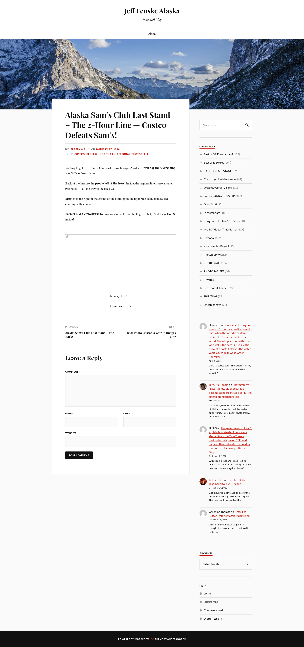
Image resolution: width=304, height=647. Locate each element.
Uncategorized (212, 304)
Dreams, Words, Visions (218, 187)
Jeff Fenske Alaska (152, 10)
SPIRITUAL (210, 296)
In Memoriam (212, 212)
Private (208, 279)
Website (70, 433)
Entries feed (211, 601)
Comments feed (213, 610)
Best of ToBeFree (214, 162)
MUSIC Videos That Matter (220, 229)
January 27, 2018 (108, 149)
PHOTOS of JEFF (214, 271)
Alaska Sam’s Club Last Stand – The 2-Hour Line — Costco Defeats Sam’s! (117, 124)
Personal (123, 154)
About (152, 33)
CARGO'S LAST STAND (218, 171)
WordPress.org (213, 618)
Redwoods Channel (215, 288)
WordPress (142, 639)
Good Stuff (210, 204)
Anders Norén (176, 639)
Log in (207, 593)
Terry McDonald (218, 384)
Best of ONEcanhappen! (218, 154)
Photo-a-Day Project (216, 246)
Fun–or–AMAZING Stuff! (219, 196)
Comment (73, 371)
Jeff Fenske (77, 149)
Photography (212, 254)
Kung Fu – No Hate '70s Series (222, 221)
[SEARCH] (247, 125)
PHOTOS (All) (140, 154)
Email (128, 413)
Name (70, 413)
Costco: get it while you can (95, 154)
